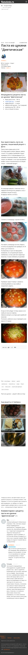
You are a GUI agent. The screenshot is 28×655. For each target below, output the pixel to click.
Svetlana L (3, 60)
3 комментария (23, 42)
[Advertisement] (14, 26)
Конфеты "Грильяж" (9, 417)
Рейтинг (9, 637)
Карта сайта (17, 637)
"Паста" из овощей (9, 42)
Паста (2, 42)
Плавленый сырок (8, 431)
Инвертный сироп (9, 445)
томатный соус (9, 101)
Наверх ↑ (3, 636)
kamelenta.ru (7, 649)
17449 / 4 (8, 68)
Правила (3, 637)
